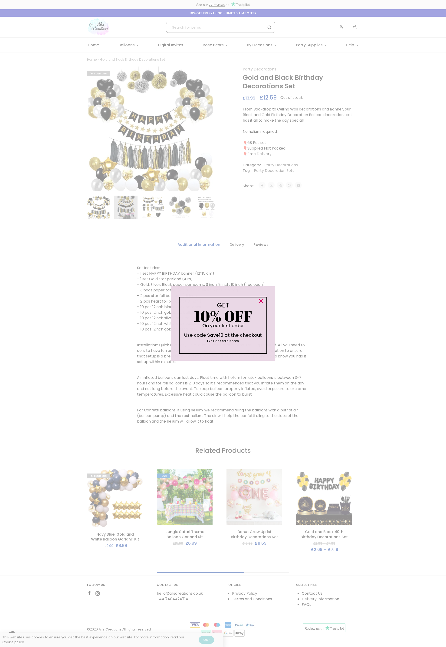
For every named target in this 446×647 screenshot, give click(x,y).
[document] (223, 323)
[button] (261, 301)
